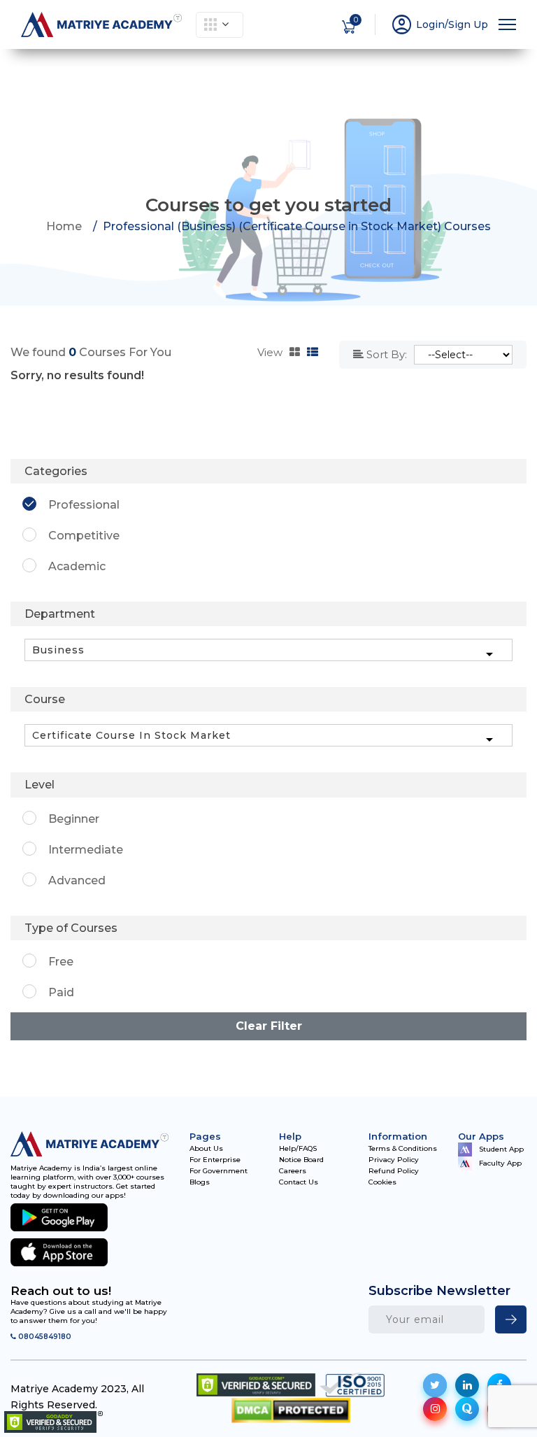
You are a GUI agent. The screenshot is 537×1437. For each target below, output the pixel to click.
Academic (77, 566)
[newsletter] (511, 1319)
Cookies (382, 1182)
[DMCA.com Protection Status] (290, 1410)
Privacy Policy (393, 1159)
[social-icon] (435, 1385)
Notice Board (301, 1159)
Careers (292, 1171)
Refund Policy (393, 1171)
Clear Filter (269, 1026)
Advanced (77, 880)
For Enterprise (215, 1159)
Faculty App (500, 1163)
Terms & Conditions (402, 1148)
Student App (501, 1148)
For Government (218, 1171)
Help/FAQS (298, 1148)
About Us (206, 1148)
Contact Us (298, 1182)
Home (64, 226)
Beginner (73, 819)
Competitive (84, 535)
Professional (84, 504)
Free (60, 961)
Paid (61, 992)
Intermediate (85, 849)
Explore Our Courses (219, 25)
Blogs (199, 1182)
